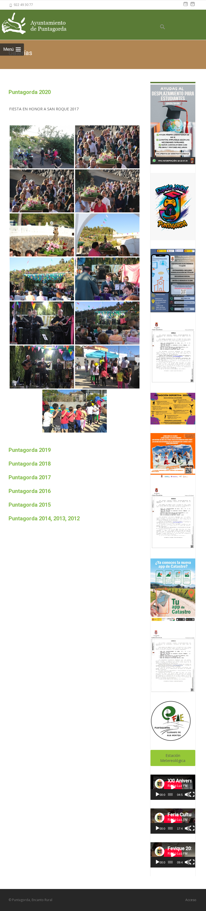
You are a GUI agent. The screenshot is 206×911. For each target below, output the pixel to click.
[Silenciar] (187, 794)
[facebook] (185, 6)
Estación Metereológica (172, 758)
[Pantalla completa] (192, 794)
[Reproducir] (157, 794)
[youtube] (192, 6)
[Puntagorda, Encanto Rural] (40, 24)
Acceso (190, 900)
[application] (172, 787)
